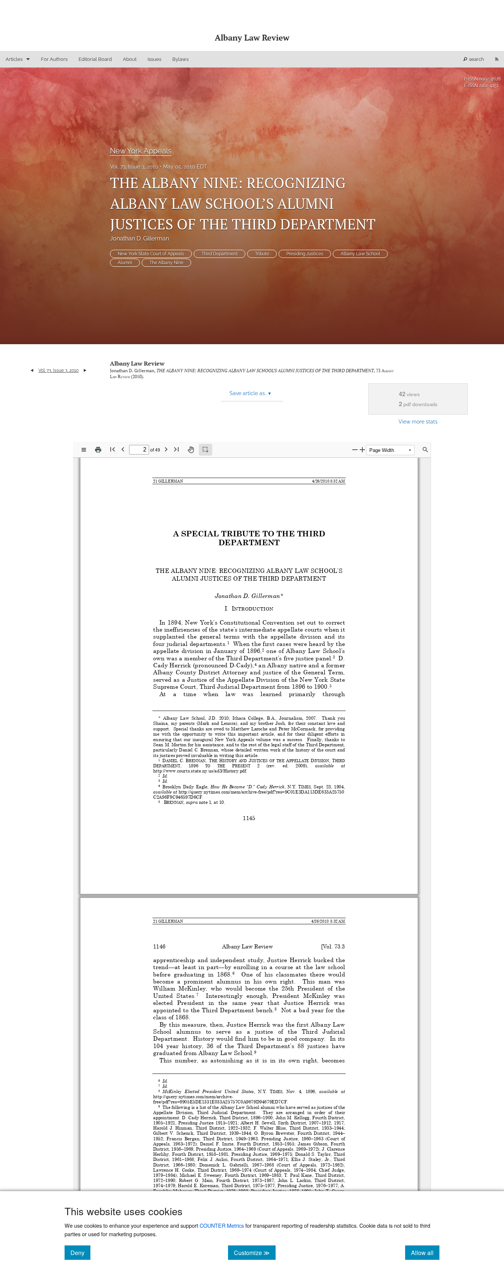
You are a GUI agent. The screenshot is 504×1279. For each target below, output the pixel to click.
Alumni (125, 262)
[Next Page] (166, 449)
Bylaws (180, 59)
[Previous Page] (122, 449)
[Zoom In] (362, 449)
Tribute (262, 253)
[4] (256, 664)
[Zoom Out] (355, 449)
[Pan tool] (190, 450)
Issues (154, 59)
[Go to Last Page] (176, 449)
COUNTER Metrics (222, 1225)
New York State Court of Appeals (151, 253)
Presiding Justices (304, 253)
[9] (255, 1052)
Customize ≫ (255, 1252)
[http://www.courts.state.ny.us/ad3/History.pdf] (199, 770)
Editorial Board (95, 59)
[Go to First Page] (112, 449)
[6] (233, 973)
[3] (334, 657)
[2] (263, 650)
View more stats (418, 421)
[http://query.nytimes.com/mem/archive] (192, 1096)
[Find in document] (425, 450)
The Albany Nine (166, 262)
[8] (276, 1009)
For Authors (54, 59)
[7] (197, 995)
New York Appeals (141, 150)
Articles (14, 59)
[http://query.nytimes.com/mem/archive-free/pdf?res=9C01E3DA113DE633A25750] (261, 791)
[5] (330, 685)
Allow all (425, 1252)
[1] (228, 643)
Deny (80, 1252)
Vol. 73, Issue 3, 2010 (134, 167)
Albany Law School (360, 253)
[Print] (98, 450)
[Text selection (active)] (205, 450)
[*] (281, 595)
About (130, 59)
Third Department (219, 253)
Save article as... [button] (250, 393)
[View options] (83, 449)
